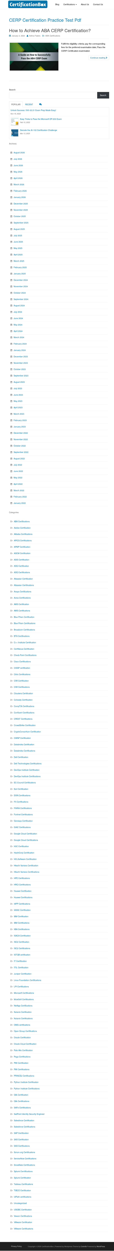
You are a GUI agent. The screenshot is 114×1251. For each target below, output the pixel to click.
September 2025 (21, 222)
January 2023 (20, 426)
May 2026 (18, 171)
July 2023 (18, 388)
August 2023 (19, 382)
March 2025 (19, 260)
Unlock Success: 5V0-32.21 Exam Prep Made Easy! (33, 110)
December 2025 (21, 203)
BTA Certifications (21, 636)
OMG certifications (22, 1024)
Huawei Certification (22, 891)
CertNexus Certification (24, 648)
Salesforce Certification (24, 1120)
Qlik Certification (21, 1094)
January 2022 (20, 503)
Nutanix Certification (23, 1012)
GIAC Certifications (22, 827)
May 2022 (18, 477)
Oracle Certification (22, 1037)
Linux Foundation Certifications (27, 980)
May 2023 (18, 401)
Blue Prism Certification (24, 617)
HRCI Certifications (22, 884)
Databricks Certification (24, 744)
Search (12, 89)
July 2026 (18, 159)
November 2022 (21, 439)
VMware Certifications (23, 1228)
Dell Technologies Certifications (27, 763)
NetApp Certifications (23, 1005)
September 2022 (21, 452)
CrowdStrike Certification (25, 725)
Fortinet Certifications (23, 814)
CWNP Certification (22, 738)
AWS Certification (21, 604)
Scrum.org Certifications (24, 1152)
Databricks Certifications (24, 750)
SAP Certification (21, 1133)
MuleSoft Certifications (24, 999)
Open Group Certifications (25, 1031)
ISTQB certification (22, 954)
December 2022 (21, 432)
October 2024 (20, 292)
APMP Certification (22, 546)
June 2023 (18, 394)
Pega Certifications (22, 1056)
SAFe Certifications (22, 1107)
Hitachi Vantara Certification (26, 865)
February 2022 (20, 496)
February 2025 (20, 267)
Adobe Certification (22, 527)
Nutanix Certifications (23, 1018)
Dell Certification (21, 757)
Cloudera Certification (23, 693)
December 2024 (21, 280)
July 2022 (18, 464)
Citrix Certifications (22, 674)
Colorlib (84, 1246)
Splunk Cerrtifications (23, 1171)
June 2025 (18, 241)
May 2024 (18, 324)
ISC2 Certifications (22, 948)
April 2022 (18, 484)
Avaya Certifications (22, 591)
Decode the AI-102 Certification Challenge (38, 130)
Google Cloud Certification (25, 833)
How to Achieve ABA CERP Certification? (50, 30)
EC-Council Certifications (25, 782)
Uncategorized (20, 1203)
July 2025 (18, 235)
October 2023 (20, 369)
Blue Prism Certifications (24, 623)
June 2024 (18, 318)
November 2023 (21, 362)
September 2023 (21, 375)
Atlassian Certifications (24, 585)
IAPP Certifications (22, 903)
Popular (15, 104)
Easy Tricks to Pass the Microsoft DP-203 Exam (41, 119)
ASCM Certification (22, 553)
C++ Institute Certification (25, 642)
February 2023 (20, 420)
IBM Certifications (21, 922)
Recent (29, 104)
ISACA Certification (22, 935)
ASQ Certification (21, 565)
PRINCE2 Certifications (24, 1075)
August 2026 (19, 152)
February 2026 (20, 190)
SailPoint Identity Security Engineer (29, 1114)
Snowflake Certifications (24, 1164)
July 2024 (18, 311)
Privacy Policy (16, 1246)
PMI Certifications (21, 1069)
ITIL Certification (21, 967)
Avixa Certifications (22, 597)
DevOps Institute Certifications (27, 776)
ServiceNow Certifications (25, 1158)
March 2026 (19, 184)
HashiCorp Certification (24, 852)
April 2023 (18, 407)
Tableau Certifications (23, 1184)
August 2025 (19, 229)
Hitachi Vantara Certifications (26, 871)
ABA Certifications (52, 35)
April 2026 (18, 178)
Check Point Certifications (25, 655)
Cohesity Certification (23, 699)
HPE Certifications (22, 878)
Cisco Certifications (22, 661)
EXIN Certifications (22, 795)
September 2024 (21, 299)
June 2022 (18, 471)
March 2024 (19, 337)
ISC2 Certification (21, 941)
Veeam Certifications (23, 1216)
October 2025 (20, 216)
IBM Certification (21, 916)
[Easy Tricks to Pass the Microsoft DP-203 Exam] (15, 121)
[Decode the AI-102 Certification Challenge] (15, 133)
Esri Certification (21, 789)
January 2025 (20, 273)
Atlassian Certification (23, 578)
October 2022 (20, 445)
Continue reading (98, 58)
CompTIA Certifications (24, 706)
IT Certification (20, 961)
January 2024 (20, 350)
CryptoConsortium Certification (27, 731)
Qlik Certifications (21, 1101)
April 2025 (18, 254)
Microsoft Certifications (24, 993)
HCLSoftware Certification (25, 859)
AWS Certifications (22, 610)
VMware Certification (23, 1222)
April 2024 (18, 331)
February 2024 (20, 343)
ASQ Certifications (22, 572)
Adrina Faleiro (34, 35)
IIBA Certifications (21, 929)
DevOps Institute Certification (26, 769)
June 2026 (18, 165)
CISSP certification (22, 667)
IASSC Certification (22, 910)
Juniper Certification (22, 973)
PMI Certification (21, 1062)
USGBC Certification (23, 1209)
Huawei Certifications (23, 897)
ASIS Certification (21, 559)
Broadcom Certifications (24, 629)
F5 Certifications (21, 801)
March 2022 (19, 490)
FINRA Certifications (23, 808)
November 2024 (21, 286)
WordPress (101, 1246)
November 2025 (21, 209)
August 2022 (19, 458)
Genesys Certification (23, 820)
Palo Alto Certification (23, 1050)
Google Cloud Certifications (26, 840)
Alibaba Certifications (23, 534)
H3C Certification (21, 846)
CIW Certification (21, 680)
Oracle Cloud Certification (25, 1043)
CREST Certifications (23, 718)
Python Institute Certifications (26, 1088)
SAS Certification (21, 1139)
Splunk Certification (22, 1177)
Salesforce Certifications (24, 1126)
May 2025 (18, 248)
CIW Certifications (22, 687)
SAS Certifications (22, 1145)
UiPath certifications (22, 1196)
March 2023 (19, 413)
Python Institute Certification (26, 1082)
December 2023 (21, 356)
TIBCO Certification (22, 1190)
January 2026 (20, 197)
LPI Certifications (21, 986)
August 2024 (19, 305)
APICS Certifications (23, 540)
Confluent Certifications (24, 712)
